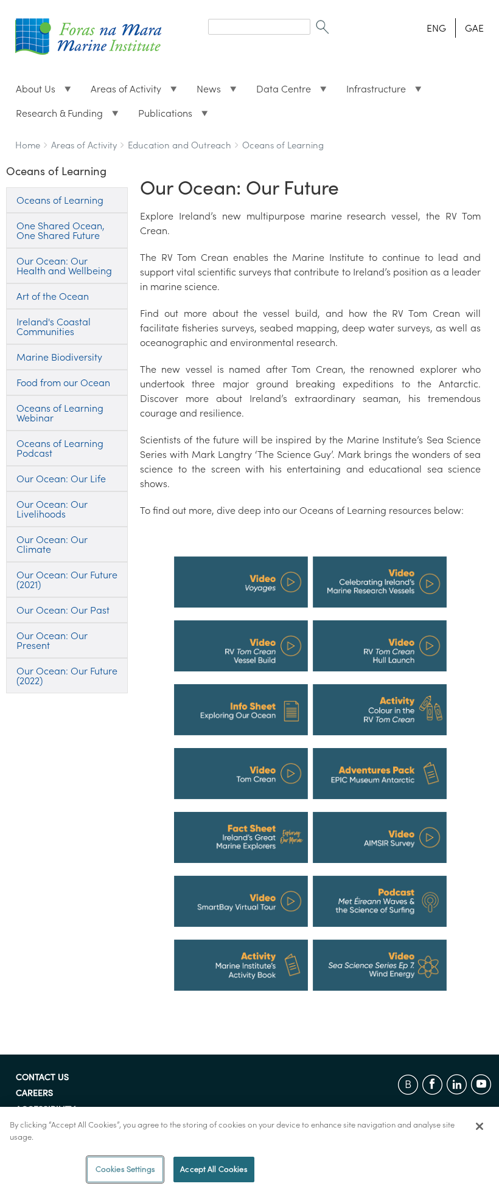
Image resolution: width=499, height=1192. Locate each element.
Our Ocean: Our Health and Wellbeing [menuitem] (64, 266)
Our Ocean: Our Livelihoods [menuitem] (52, 509)
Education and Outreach (179, 145)
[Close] (479, 1126)
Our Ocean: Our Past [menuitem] (63, 610)
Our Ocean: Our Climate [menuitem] (52, 544)
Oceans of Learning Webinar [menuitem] (59, 413)
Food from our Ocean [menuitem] (63, 382)
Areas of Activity (84, 145)
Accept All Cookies (213, 1169)
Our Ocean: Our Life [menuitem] (61, 479)
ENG (436, 28)
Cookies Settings (125, 1169)
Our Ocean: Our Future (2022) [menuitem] (66, 676)
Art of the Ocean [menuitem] (52, 296)
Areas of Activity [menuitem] (121, 92)
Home (27, 145)
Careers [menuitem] (34, 1093)
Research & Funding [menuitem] (54, 116)
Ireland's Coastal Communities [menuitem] (53, 327)
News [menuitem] (204, 92)
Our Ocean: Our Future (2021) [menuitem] (66, 580)
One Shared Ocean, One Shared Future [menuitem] (60, 230)
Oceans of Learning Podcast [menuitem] (59, 448)
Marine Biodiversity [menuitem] (59, 357)
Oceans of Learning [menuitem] (59, 200)
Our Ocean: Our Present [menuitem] (52, 640)
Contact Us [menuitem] (42, 1078)
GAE (474, 28)
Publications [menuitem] (160, 116)
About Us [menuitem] (30, 92)
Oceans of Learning (283, 145)
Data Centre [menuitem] (278, 92)
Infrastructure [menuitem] (371, 92)
